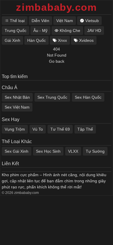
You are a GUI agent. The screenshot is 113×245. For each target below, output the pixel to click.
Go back (56, 61)
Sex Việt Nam (17, 107)
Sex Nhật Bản (17, 97)
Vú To (37, 129)
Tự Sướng (95, 151)
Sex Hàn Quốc (88, 97)
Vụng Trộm (15, 129)
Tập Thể (85, 129)
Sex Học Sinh (48, 151)
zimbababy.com (56, 7)
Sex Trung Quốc (52, 97)
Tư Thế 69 (60, 129)
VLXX (73, 151)
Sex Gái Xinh (16, 151)
